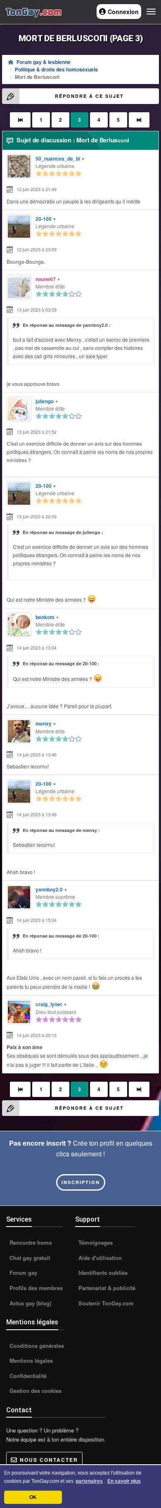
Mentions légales (30, 1360)
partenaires (89, 1481)
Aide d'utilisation (99, 1258)
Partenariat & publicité (106, 1288)
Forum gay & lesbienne (44, 62)
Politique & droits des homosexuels (56, 69)
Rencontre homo (30, 1242)
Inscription (81, 1182)
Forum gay (22, 1272)
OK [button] (33, 1497)
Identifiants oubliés (102, 1272)
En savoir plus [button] (124, 1481)
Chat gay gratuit (29, 1258)
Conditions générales (36, 1346)
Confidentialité (27, 1376)
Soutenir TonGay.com (105, 1303)
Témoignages (95, 1242)
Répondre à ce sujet (89, 96)
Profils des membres (35, 1288)
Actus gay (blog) (29, 1303)
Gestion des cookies (35, 1391)
